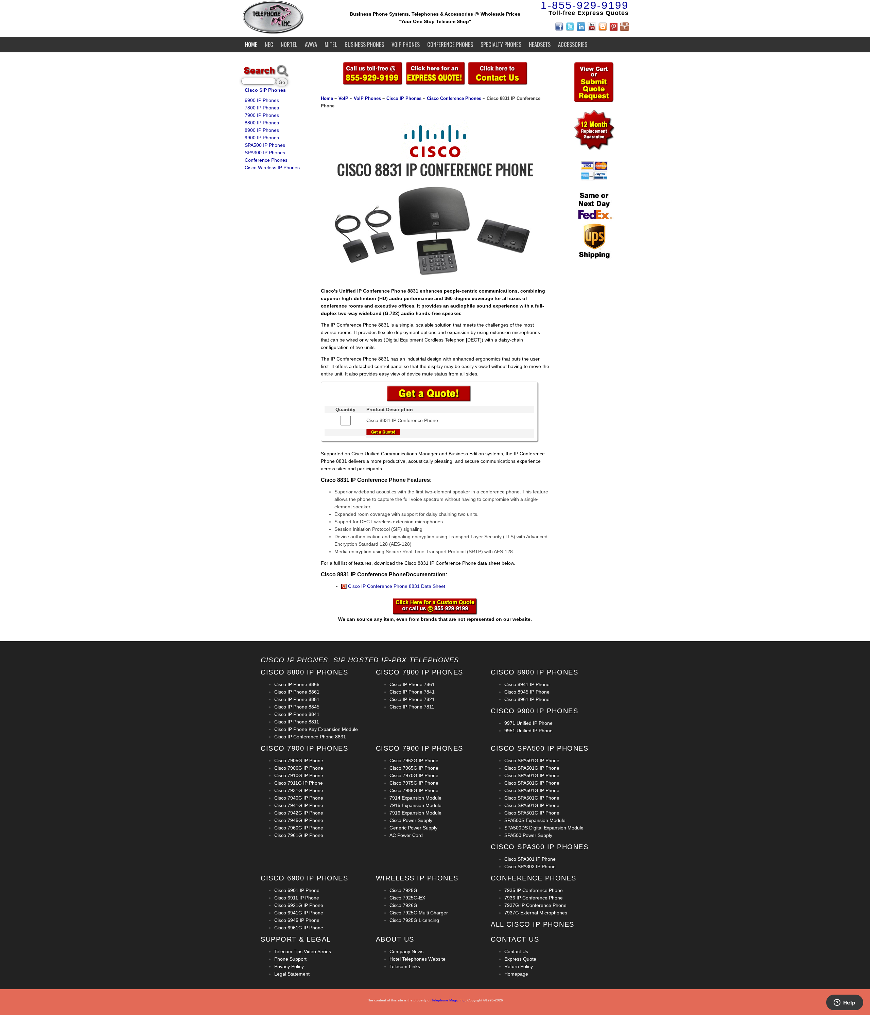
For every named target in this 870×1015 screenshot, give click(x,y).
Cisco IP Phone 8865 (296, 684)
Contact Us (516, 951)
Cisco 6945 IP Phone (296, 920)
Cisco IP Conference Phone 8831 (310, 736)
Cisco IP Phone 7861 (412, 684)
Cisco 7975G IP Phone (413, 783)
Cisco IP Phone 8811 (296, 721)
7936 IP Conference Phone (533, 897)
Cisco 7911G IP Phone (298, 783)
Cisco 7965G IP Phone (413, 768)
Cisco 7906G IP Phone (298, 768)
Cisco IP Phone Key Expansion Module (316, 729)
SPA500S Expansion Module (535, 820)
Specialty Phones (501, 44)
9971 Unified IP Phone (528, 723)
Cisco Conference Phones (454, 98)
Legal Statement (292, 974)
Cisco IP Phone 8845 (296, 707)
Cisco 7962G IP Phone (413, 760)
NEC (269, 44)
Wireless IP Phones (417, 878)
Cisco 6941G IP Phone (298, 912)
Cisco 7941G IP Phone (298, 805)
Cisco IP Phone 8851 (296, 699)
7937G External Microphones (535, 912)
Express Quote (520, 959)
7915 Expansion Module (415, 805)
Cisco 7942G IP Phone (298, 813)
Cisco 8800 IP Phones (304, 672)
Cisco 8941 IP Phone (527, 684)
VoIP (343, 98)
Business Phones (364, 44)
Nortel (289, 44)
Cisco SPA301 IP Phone (530, 859)
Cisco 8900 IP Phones (534, 672)
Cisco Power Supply (410, 820)
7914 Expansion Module (415, 798)
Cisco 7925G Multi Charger (418, 912)
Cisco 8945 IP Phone (527, 692)
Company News (406, 951)
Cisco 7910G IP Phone (298, 775)
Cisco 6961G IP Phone (298, 927)
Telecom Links (404, 966)
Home (251, 44)
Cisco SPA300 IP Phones (539, 847)
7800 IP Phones (262, 107)
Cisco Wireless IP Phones (272, 167)
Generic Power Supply (413, 827)
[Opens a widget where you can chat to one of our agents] (844, 1003)
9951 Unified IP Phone (528, 730)
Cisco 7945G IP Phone (298, 820)
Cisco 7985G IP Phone (413, 790)
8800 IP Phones (262, 122)
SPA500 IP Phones (265, 145)
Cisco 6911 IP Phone (296, 897)
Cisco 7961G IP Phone (298, 835)
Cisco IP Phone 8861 (296, 692)
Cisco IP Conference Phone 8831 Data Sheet (396, 586)
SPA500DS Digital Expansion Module (544, 827)
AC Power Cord (406, 835)
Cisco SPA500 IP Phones (539, 748)
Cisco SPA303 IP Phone (530, 866)
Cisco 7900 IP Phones (304, 748)
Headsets (540, 44)
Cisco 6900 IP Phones (304, 878)
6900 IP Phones (262, 100)
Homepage (516, 974)
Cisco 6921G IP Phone (298, 905)
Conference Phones (450, 44)
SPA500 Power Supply (528, 835)
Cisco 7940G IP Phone (298, 798)
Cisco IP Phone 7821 (412, 699)
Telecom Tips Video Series (302, 951)
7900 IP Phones (262, 115)
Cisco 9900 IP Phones (534, 711)
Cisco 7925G (403, 890)
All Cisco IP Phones (532, 924)
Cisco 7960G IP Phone (298, 827)
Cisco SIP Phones (265, 90)
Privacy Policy (289, 966)
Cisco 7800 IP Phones (419, 672)
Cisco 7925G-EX (407, 897)
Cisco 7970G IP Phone (413, 775)
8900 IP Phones (262, 130)
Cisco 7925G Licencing (414, 920)
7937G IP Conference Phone (535, 905)
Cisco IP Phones (403, 98)
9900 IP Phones (262, 137)
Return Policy (518, 966)
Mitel (331, 44)
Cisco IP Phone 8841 (296, 714)
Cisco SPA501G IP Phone (531, 760)
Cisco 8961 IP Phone (527, 699)
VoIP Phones (406, 44)
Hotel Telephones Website (417, 959)
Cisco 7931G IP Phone (298, 790)
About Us (395, 939)
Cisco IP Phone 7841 (412, 692)
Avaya (311, 44)
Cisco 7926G (403, 905)
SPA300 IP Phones (265, 152)
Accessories (572, 44)
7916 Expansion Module (415, 813)
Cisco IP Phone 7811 (411, 707)
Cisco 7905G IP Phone (298, 760)
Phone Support (290, 959)
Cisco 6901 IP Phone (296, 890)
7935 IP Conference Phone (533, 890)
